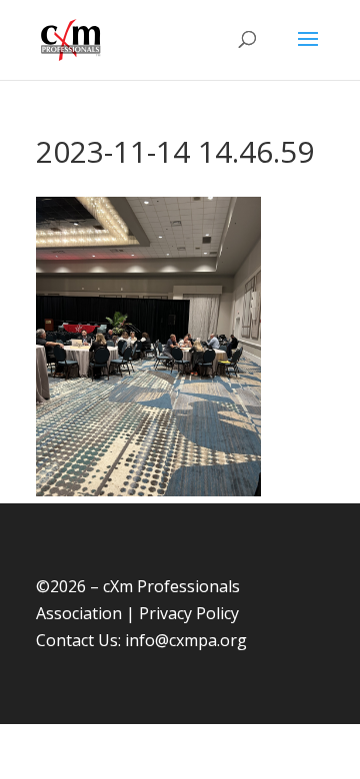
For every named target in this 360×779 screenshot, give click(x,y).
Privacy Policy (189, 613)
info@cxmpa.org (186, 640)
